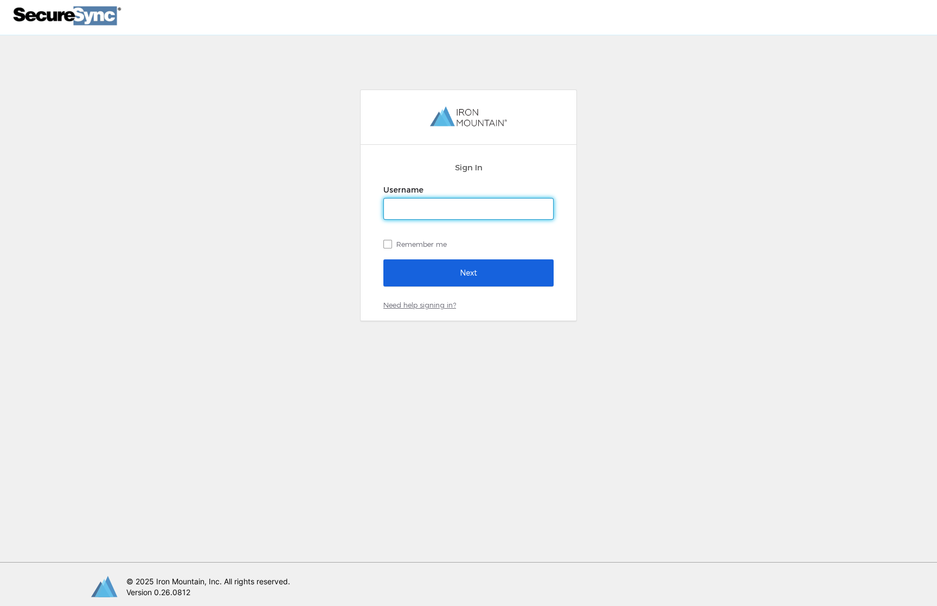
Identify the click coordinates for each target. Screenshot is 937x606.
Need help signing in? (419, 305)
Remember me (421, 244)
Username (404, 189)
